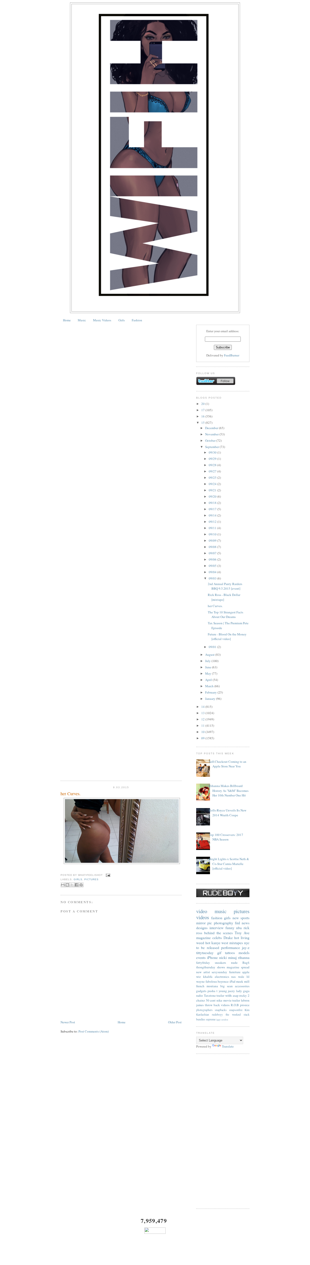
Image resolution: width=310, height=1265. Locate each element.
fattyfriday (203, 962)
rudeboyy (217, 1014)
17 (203, 410)
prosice (244, 1005)
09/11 (213, 528)
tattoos (230, 952)
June (208, 667)
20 (203, 403)
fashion (216, 917)
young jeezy (227, 991)
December (212, 428)
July (208, 661)
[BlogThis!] (67, 884)
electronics (222, 976)
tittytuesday (205, 952)
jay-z (245, 947)
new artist (203, 972)
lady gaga (242, 991)
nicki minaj (228, 957)
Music (82, 320)
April (209, 680)
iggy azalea (222, 1019)
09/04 (213, 572)
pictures (91, 879)
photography (223, 922)
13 (203, 713)
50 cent (211, 1000)
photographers (204, 1010)
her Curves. (71, 793)
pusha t (212, 991)
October (210, 440)
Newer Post (68, 1022)
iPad (232, 981)
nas (233, 976)
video (201, 911)
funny (229, 927)
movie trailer (231, 1000)
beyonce (223, 981)
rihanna (243, 957)
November (212, 434)
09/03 (213, 578)
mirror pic (204, 922)
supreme (211, 1019)
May (208, 673)
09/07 (213, 553)
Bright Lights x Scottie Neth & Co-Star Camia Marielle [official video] (229, 864)
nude (234, 962)
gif (219, 952)
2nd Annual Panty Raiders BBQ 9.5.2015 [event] (225, 586)
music (220, 911)
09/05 (213, 565)
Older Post (175, 1022)
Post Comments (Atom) (93, 1031)
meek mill (242, 981)
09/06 (213, 559)
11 (203, 725)
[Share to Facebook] (76, 884)
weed (200, 942)
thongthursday (205, 967)
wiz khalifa (204, 976)
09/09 (213, 540)
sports (244, 917)
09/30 (213, 452)
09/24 (213, 484)
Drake (228, 937)
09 (203, 738)
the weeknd (233, 1014)
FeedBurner (231, 355)
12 (203, 719)
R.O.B (235, 1005)
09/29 (213, 458)
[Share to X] (72, 884)
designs (202, 927)
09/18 (213, 503)
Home (67, 320)
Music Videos (102, 320)
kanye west (219, 942)
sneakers (220, 962)
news (245, 922)
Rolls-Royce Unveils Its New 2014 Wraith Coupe (227, 812)
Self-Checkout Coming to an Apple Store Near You (227, 764)
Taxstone (210, 995)
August (210, 654)
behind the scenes (218, 932)
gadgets (201, 991)
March (209, 686)
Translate (228, 1046)
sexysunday (219, 972)
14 (203, 706)
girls (78, 879)
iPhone (212, 957)
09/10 (213, 534)
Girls (121, 320)
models (244, 952)
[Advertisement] (222, 1131)
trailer (220, 995)
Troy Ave (242, 932)
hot (207, 942)
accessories (242, 986)
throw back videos (217, 1005)
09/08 (213, 547)
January (210, 698)
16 (203, 416)
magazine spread (238, 967)
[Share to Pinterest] (81, 884)
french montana (207, 986)
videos (202, 917)
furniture (234, 972)
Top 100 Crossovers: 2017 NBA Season (226, 837)
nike (219, 1000)
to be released (207, 947)
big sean (226, 986)
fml (237, 922)
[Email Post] (107, 875)
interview (216, 927)
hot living (241, 937)
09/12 (213, 521)
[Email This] (62, 884)
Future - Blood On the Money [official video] (227, 636)
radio (199, 995)
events (201, 957)
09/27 (213, 471)
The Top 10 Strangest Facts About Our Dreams (225, 614)
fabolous (211, 981)
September (212, 447)
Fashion (137, 320)
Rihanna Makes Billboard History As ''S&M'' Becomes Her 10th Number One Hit (228, 790)
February (211, 692)
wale (241, 976)
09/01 (213, 647)
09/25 (213, 477)
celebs (217, 937)
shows (221, 967)
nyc (246, 942)
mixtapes (236, 942)
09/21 (213, 490)
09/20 (213, 496)
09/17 (213, 509)
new (235, 917)
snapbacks (221, 1010)
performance (230, 947)
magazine (203, 937)
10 (203, 732)
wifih (228, 995)
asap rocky (240, 995)
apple (245, 972)
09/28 (213, 465)
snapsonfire (235, 1010)
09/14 (213, 515)
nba (239, 927)
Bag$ (245, 962)
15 (203, 422)
